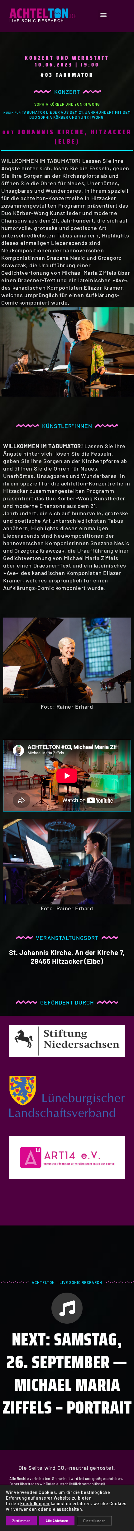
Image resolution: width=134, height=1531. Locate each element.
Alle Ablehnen (56, 1521)
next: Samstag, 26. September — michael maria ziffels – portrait (67, 1373)
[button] (103, 15)
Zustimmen (21, 1521)
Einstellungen (35, 1503)
